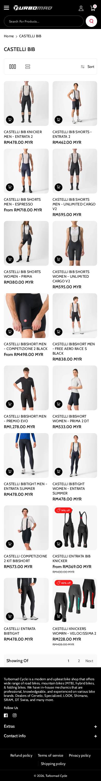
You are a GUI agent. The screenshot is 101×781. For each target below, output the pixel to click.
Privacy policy (80, 755)
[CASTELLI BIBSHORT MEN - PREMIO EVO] (26, 388)
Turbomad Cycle (56, 776)
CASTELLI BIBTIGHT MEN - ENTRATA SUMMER (25, 486)
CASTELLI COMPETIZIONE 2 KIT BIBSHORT (25, 558)
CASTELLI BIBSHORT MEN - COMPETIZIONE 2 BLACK (26, 346)
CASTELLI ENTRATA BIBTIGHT (20, 631)
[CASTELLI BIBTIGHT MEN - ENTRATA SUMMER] (26, 455)
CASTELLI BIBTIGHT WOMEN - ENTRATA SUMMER (69, 489)
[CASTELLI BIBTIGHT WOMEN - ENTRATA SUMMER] (75, 455)
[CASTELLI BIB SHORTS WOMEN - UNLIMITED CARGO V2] (75, 243)
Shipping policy (53, 763)
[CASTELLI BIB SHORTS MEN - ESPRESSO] (26, 171)
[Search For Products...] (91, 21)
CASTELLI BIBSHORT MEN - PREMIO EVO (25, 418)
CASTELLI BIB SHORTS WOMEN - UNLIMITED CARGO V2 (71, 276)
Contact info (15, 735)
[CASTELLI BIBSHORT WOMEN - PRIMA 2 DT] (75, 388)
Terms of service (50, 755)
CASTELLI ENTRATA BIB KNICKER (72, 558)
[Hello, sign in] (81, 8)
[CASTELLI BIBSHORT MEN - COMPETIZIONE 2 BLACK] (26, 315)
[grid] (12, 66)
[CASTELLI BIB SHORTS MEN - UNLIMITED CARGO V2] (75, 171)
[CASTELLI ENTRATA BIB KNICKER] (75, 527)
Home (9, 36)
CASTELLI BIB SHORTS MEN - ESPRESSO (22, 201)
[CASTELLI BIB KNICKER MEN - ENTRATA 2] (26, 103)
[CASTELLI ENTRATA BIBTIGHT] (26, 600)
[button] (7, 8)
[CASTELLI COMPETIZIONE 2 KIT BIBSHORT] (26, 527)
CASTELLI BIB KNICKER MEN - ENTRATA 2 (23, 134)
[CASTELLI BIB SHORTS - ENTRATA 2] (75, 103)
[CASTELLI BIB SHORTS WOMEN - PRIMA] (26, 243)
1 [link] (68, 660)
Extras (9, 726)
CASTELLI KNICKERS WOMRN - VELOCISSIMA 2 (74, 631)
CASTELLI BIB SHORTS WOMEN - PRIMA (22, 274)
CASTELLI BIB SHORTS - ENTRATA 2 (72, 134)
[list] (27, 66)
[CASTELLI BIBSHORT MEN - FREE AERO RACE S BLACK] (75, 315)
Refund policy (21, 755)
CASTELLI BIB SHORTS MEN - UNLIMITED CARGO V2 (74, 204)
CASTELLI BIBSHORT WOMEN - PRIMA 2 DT (71, 418)
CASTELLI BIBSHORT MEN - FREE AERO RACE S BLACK (74, 349)
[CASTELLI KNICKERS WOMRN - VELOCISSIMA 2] (75, 600)
